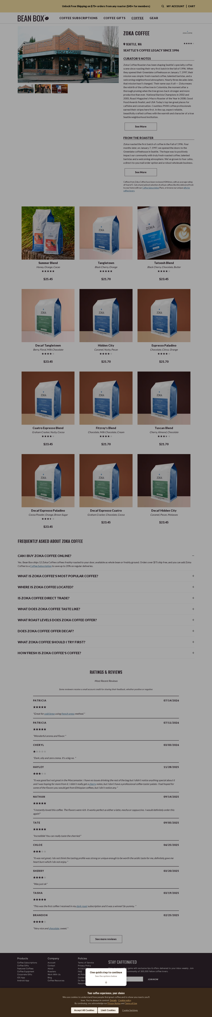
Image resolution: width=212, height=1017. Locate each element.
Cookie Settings (130, 1010)
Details (113, 1000)
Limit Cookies (108, 1010)
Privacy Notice (114, 1003)
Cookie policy (124, 1000)
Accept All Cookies (84, 1010)
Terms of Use (131, 1003)
